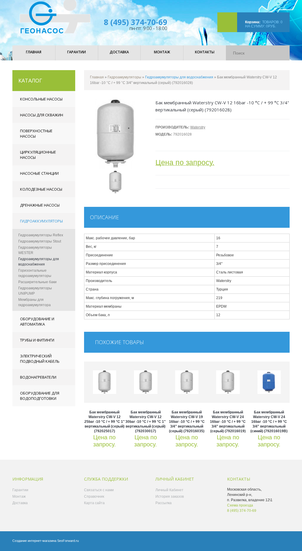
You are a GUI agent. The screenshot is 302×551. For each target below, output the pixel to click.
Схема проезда (240, 505)
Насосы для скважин (41, 115)
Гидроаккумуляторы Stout (39, 241)
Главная (97, 77)
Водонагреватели (38, 377)
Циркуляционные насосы (38, 154)
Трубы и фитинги (37, 340)
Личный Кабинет (169, 490)
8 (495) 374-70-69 (135, 22)
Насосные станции (39, 173)
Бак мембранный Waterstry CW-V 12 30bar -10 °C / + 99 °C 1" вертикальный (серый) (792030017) (145, 421)
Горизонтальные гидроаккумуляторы (34, 273)
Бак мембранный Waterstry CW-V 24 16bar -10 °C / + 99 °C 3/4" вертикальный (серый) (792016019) (228, 421)
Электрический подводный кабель (40, 358)
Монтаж (19, 496)
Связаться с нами (99, 490)
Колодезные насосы (41, 189)
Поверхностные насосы (36, 133)
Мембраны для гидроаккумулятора (34, 302)
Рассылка (163, 503)
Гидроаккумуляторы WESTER (35, 250)
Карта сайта (94, 503)
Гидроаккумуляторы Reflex (40, 235)
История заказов (169, 496)
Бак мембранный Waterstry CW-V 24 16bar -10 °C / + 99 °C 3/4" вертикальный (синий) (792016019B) (269, 421)
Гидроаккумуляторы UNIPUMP (35, 291)
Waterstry (197, 127)
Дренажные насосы (40, 205)
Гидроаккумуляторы (41, 221)
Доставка (20, 503)
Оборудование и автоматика (37, 321)
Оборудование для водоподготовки (39, 395)
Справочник (94, 496)
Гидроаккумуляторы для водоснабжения (38, 261)
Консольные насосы (41, 99)
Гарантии (20, 490)
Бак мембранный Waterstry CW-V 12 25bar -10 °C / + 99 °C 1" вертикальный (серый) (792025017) (104, 421)
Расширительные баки (37, 282)
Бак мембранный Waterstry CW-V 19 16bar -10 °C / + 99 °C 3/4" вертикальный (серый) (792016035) (187, 421)
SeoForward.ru (68, 540)
